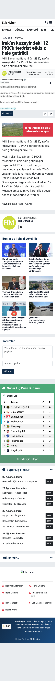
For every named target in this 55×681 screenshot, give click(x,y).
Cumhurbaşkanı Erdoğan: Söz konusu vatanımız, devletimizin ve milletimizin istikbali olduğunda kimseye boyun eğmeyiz (14, 324)
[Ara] (46, 22)
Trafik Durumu (11, 592)
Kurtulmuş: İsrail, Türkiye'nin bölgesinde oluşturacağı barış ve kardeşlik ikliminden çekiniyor (12, 264)
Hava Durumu (39, 586)
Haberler (7, 38)
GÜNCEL (19, 29)
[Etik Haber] (27, 572)
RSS (8, 626)
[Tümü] (51, 557)
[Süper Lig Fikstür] (51, 469)
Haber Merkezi (25, 221)
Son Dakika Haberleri (42, 603)
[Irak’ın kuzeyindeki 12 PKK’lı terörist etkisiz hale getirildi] (27, 94)
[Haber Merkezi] (9, 222)
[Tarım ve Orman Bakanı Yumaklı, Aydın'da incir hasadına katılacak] (14, 282)
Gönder (8, 371)
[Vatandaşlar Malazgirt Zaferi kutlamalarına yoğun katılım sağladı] (41, 282)
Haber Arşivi (11, 609)
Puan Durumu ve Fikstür (38, 594)
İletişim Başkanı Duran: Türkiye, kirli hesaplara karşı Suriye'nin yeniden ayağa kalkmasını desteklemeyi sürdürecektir (39, 265)
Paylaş (9, 113)
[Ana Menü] (50, 22)
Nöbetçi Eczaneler (14, 586)
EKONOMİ (32, 29)
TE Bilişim (35, 639)
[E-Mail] (20, 227)
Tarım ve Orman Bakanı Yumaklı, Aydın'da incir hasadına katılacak (12, 294)
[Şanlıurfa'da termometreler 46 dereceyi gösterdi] (41, 308)
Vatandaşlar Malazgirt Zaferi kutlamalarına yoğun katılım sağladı (39, 294)
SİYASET (6, 29)
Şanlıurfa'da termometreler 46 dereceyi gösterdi (37, 320)
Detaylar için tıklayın (27, 459)
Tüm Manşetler (12, 603)
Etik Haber (9, 22)
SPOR (44, 29)
